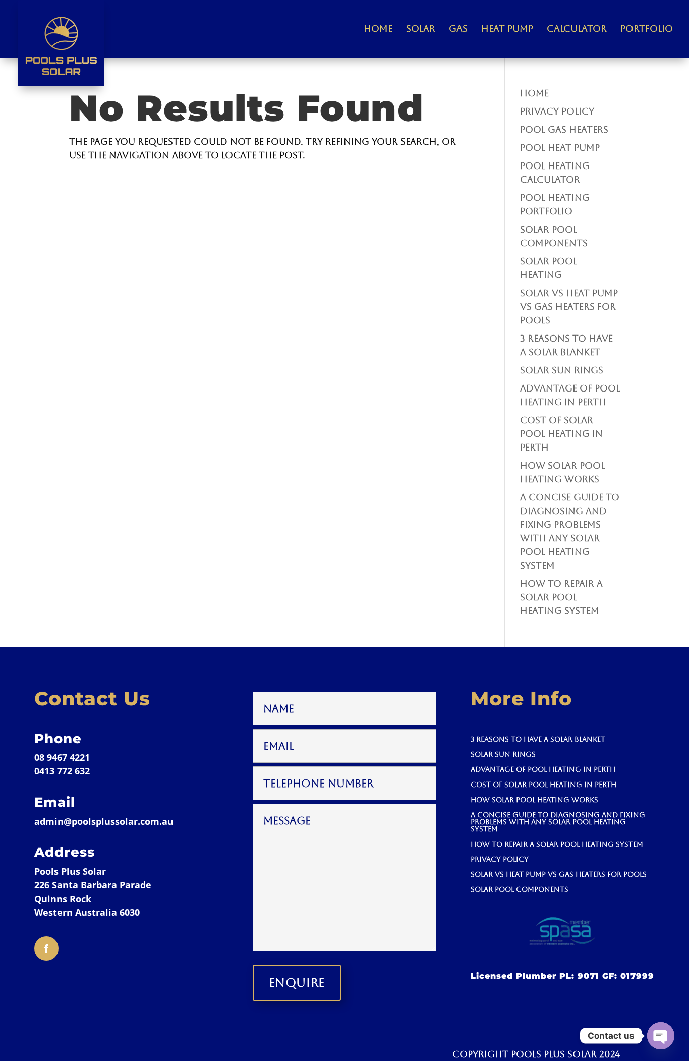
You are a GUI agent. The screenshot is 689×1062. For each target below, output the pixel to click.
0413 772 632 (62, 771)
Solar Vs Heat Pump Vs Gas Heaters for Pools (569, 306)
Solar (420, 29)
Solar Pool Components (519, 889)
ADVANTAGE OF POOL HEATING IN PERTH (543, 769)
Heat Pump (507, 29)
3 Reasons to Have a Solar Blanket (538, 739)
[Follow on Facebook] (46, 948)
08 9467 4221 (62, 757)
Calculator (577, 29)
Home (378, 29)
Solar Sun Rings (561, 370)
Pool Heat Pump (560, 147)
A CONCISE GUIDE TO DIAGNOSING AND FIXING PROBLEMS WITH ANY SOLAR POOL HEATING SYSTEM (558, 822)
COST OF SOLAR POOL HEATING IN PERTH (561, 434)
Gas (458, 29)
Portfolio (646, 29)
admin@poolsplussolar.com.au (104, 821)
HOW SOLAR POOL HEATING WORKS (534, 800)
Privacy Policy (557, 111)
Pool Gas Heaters (564, 129)
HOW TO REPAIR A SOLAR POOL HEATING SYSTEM (561, 597)
